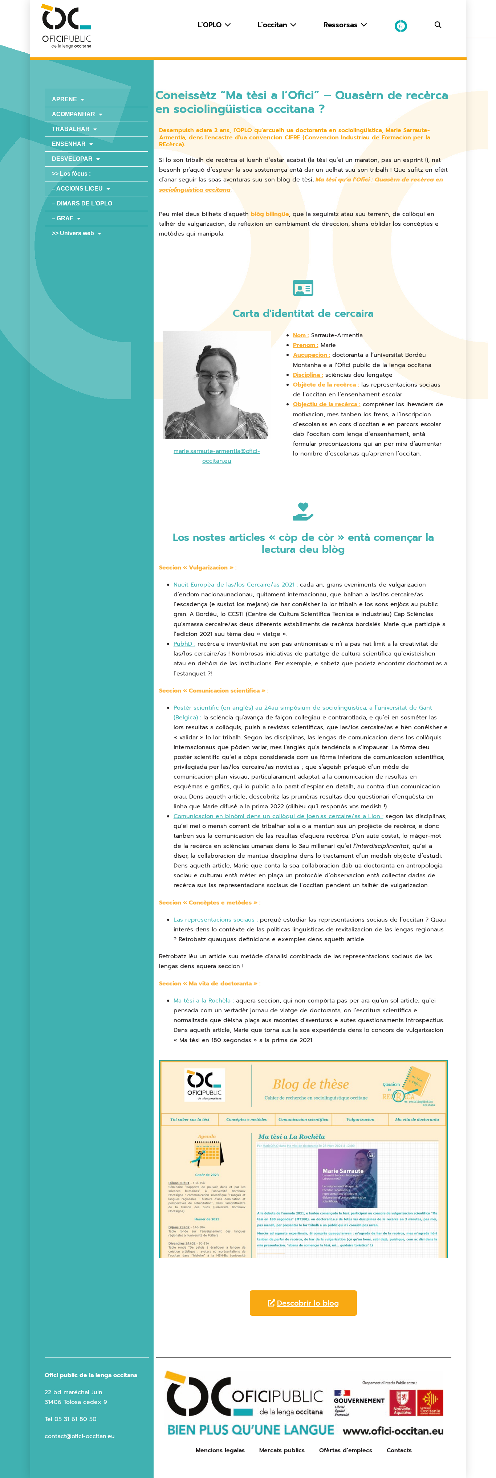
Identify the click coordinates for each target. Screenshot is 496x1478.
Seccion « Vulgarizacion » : (198, 567)
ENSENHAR (69, 144)
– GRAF (62, 218)
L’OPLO (211, 25)
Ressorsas (342, 25)
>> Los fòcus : (71, 174)
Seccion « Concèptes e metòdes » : (210, 902)
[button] (438, 25)
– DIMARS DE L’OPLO (82, 203)
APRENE (64, 99)
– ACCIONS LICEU (77, 188)
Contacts (399, 1450)
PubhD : (184, 644)
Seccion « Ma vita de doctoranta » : (210, 983)
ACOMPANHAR (73, 114)
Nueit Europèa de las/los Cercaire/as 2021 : (236, 584)
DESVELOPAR (72, 159)
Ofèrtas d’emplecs (345, 1450)
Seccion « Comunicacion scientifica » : (214, 690)
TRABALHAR (71, 129)
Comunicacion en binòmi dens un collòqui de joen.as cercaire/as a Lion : (278, 816)
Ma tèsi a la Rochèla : (204, 1000)
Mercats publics (282, 1450)
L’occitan (274, 25)
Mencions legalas (220, 1450)
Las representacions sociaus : (216, 919)
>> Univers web (73, 233)
